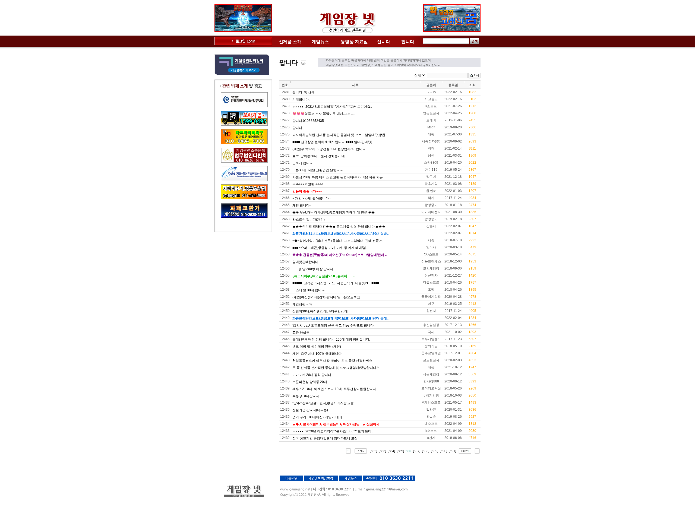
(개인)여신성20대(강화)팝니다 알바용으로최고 (326, 297)
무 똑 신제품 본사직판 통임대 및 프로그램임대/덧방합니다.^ (335, 368)
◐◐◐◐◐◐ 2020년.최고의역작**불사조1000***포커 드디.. (332, 431)
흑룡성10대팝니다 (305, 396)
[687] (416, 451)
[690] (443, 451)
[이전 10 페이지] (361, 451)
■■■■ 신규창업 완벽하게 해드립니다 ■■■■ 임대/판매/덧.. (333, 142)
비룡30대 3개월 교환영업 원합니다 (317, 170)
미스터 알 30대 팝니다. (309, 290)
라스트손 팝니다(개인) (308, 219)
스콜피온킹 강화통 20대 (309, 382)
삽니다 (383, 41)
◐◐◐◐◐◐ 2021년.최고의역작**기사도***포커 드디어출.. (332, 107)
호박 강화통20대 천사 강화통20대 (318, 156)
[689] (434, 451)
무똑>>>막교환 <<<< (307, 184)
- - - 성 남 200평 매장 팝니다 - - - (315, 269)
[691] (452, 451)
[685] (400, 451)
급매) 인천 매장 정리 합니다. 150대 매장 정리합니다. (331, 339)
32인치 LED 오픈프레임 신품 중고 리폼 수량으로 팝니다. (333, 325)
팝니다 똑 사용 (303, 92)
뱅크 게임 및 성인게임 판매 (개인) (316, 347)
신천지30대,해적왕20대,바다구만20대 (320, 311)
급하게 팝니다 (302, 163)
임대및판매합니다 (305, 262)
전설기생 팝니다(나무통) (310, 410)
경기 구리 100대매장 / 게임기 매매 (317, 417)
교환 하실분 (300, 332)
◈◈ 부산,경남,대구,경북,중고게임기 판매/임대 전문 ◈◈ (333, 212)
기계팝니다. (300, 100)
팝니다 (407, 41)
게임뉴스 (320, 41)
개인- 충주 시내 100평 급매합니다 (317, 354)
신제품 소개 (290, 41)
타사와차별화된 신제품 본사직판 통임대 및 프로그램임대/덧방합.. (339, 135)
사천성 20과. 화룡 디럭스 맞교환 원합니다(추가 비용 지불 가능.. (338, 177)
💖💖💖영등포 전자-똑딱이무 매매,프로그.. (323, 114)
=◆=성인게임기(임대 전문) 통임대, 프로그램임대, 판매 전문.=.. (337, 241)
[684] (391, 451)
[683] (382, 451)
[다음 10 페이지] (465, 451)
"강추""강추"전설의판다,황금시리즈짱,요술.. (323, 403)
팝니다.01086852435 (308, 121)
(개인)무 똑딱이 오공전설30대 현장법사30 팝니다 (329, 149)
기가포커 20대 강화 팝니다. (312, 375)
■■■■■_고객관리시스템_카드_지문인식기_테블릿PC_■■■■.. (336, 283)
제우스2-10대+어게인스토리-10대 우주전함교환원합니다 (334, 389)
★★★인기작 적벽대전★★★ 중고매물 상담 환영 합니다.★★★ (338, 227)
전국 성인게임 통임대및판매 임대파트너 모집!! (325, 438)
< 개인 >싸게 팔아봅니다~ (311, 198)
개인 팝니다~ (301, 205)
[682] (373, 451)
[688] (425, 451)
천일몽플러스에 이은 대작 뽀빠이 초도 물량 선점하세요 (332, 361)
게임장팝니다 (302, 304)
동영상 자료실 (354, 41)
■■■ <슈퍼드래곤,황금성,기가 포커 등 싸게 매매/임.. (330, 248)
